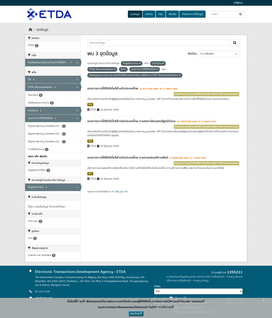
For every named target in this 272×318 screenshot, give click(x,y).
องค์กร (149, 14)
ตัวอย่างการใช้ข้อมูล (192, 14)
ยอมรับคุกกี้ (136, 313)
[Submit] (241, 14)
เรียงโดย (192, 54)
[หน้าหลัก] (30, 29)
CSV (90, 104)
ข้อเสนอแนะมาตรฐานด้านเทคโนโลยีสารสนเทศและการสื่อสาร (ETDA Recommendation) (206, 94)
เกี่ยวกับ (172, 14)
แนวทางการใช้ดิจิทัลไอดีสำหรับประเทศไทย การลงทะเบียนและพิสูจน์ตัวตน (131, 121)
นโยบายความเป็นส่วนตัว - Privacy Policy (188, 281)
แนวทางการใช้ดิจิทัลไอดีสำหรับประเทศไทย (113, 88)
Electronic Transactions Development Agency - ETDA (80, 272)
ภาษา (157, 286)
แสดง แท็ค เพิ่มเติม (37, 156)
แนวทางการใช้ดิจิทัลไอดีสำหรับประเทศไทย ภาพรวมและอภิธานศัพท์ (128, 157)
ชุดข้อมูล (135, 14)
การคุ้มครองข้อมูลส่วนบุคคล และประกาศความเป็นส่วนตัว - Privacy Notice (205, 277)
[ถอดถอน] (140, 63)
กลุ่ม (160, 14)
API (113, 191)
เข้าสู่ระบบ (238, 3)
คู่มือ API (123, 191)
